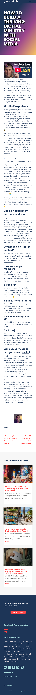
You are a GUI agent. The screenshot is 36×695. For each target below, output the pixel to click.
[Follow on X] (22, 667)
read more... (9, 501)
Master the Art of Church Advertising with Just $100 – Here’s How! (17, 489)
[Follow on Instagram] (17, 667)
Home (6, 629)
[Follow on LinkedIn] (9, 667)
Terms (26, 691)
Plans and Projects (18, 612)
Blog (5, 632)
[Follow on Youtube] (5, 667)
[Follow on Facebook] (13, 667)
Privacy (30, 691)
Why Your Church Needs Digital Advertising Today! (16, 530)
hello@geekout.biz (10, 676)
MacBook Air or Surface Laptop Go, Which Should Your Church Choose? (16, 571)
